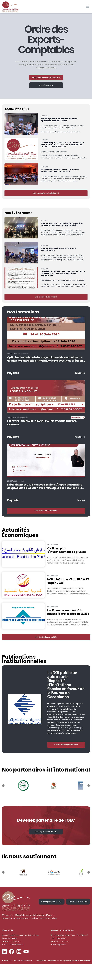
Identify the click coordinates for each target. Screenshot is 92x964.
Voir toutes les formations (46, 510)
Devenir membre (46, 85)
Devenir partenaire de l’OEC (46, 831)
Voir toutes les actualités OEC (46, 193)
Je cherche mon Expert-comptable (46, 77)
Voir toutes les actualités (46, 637)
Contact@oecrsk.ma (16, 944)
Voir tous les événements (46, 297)
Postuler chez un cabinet (78, 902)
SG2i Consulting (82, 961)
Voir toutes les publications (66, 744)
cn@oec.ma (61, 944)
